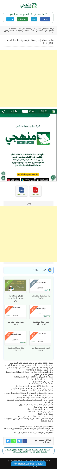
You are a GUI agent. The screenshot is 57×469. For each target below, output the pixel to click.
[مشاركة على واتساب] (13, 441)
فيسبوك (45, 19)
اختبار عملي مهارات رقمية (16, 323)
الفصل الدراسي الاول (39, 29)
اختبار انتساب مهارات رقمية (41, 349)
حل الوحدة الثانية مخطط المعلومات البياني (16, 298)
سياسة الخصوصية (14, 460)
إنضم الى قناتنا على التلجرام (30, 463)
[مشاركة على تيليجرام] (8, 441)
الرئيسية (51, 29)
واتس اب (22, 19)
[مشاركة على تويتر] (19, 441)
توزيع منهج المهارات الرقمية (41, 297)
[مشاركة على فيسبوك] (25, 441)
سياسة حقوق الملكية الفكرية (38, 460)
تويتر (34, 19)
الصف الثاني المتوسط (22, 29)
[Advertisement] (28, 78)
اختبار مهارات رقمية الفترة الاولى (16, 349)
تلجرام (10, 19)
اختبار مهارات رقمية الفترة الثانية (41, 323)
